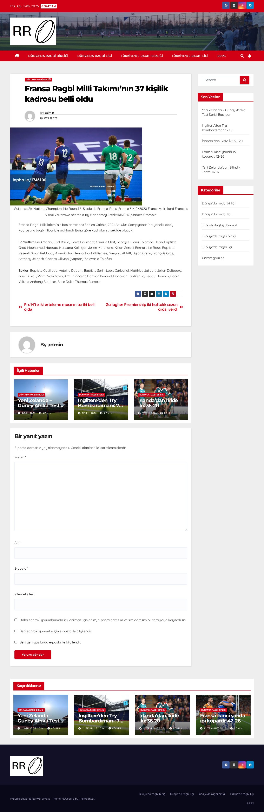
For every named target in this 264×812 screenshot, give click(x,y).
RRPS (221, 56)
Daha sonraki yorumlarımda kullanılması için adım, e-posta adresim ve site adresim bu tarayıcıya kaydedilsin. (103, 620)
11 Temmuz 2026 (94, 728)
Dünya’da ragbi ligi (94, 56)
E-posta (21, 568)
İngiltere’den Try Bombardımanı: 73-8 (100, 405)
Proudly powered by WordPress (30, 798)
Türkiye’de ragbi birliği (142, 56)
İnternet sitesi (24, 594)
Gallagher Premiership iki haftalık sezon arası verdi (142, 307)
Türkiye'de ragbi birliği (219, 236)
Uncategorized (213, 258)
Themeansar (86, 798)
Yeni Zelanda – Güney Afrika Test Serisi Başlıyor (38, 405)
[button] (242, 56)
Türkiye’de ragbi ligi (190, 56)
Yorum (20, 457)
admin (49, 112)
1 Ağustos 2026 (33, 728)
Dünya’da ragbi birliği (48, 56)
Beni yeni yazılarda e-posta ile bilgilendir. (50, 642)
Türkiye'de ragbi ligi (217, 247)
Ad (17, 543)
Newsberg (68, 798)
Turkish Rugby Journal (219, 225)
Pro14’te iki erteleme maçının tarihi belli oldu (59, 307)
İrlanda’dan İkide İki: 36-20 (158, 402)
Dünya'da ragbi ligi (216, 214)
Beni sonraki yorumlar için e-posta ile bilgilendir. (55, 631)
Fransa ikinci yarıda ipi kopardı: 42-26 (222, 718)
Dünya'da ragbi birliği (38, 79)
